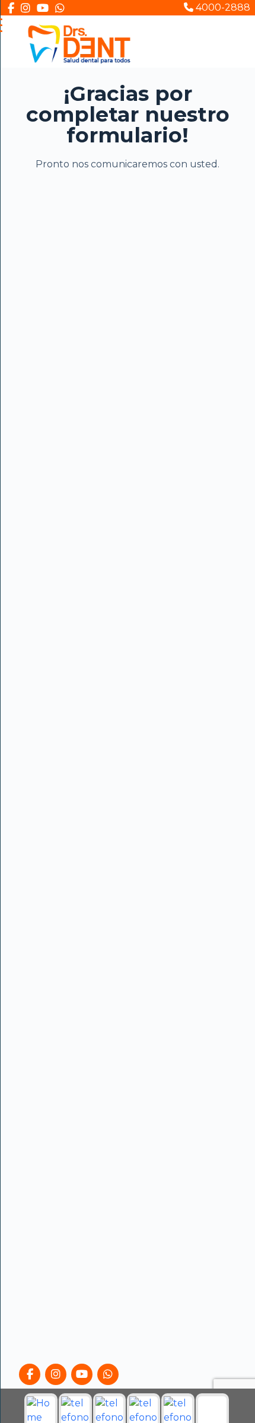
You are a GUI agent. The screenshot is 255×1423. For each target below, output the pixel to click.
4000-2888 (221, 7)
